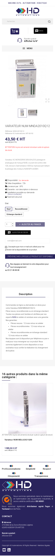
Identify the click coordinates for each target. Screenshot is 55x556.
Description (25, 294)
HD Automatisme (15, 545)
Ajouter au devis (18, 232)
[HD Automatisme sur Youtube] (4, 551)
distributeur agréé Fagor (38, 506)
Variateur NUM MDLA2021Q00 (18, 440)
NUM (14, 317)
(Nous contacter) (15, 194)
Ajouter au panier (31, 224)
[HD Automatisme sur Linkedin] (9, 551)
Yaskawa (5, 509)
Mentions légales (44, 545)
